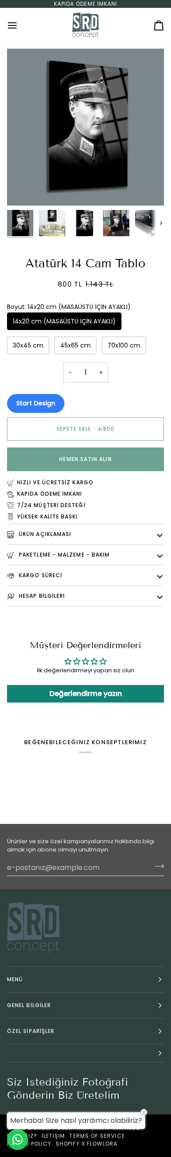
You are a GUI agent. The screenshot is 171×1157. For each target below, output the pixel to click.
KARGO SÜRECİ (39, 575)
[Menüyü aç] (20, 25)
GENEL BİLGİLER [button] (29, 1005)
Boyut (69, 307)
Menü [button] (15, 979)
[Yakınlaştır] (23, 189)
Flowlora (102, 1143)
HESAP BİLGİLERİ (41, 596)
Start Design (35, 403)
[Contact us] (17, 1139)
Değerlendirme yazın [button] (86, 694)
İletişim (53, 1135)
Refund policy (29, 1143)
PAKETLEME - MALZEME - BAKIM (63, 554)
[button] (85, 1053)
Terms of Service (97, 1135)
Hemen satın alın (85, 459)
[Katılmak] (157, 866)
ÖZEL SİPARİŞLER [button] (30, 1031)
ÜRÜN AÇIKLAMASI (44, 534)
